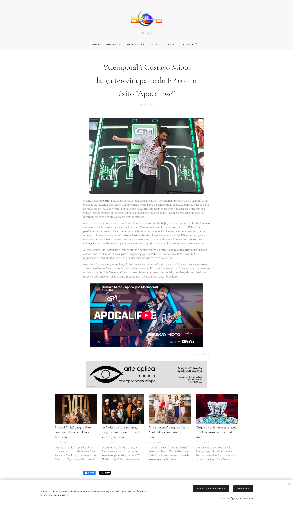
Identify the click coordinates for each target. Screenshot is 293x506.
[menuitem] (98, 45)
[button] (190, 45)
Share (91, 473)
